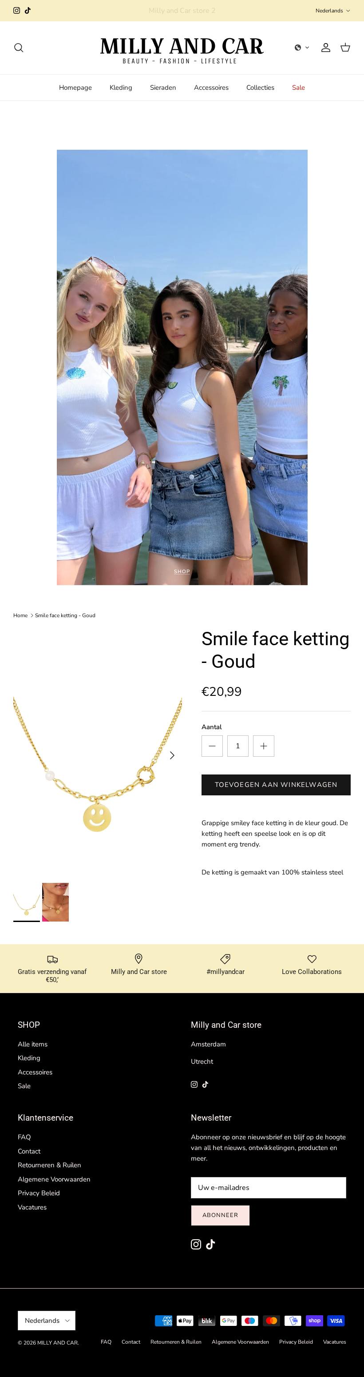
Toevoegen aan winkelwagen (276, 784)
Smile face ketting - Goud (65, 615)
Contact (29, 1151)
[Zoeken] (18, 47)
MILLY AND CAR (57, 1342)
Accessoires (211, 87)
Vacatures (32, 1207)
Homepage (75, 87)
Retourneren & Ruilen (49, 1165)
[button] (302, 47)
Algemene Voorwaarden (54, 1179)
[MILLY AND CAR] (182, 47)
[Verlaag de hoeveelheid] (212, 746)
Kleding (121, 87)
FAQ (24, 1137)
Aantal (212, 726)
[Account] (324, 47)
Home (20, 615)
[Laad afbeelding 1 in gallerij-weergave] (97, 751)
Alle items (32, 1044)
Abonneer (220, 1215)
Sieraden (163, 87)
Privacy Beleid (39, 1193)
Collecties (260, 87)
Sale (298, 87)
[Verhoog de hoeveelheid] (263, 746)
